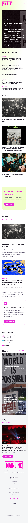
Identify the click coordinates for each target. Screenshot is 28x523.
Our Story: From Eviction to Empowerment (9, 75)
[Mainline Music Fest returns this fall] (14, 107)
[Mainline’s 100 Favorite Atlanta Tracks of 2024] (14, 162)
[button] (22, 96)
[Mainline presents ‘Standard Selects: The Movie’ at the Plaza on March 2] (13, 267)
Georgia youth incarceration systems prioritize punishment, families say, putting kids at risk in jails (12, 82)
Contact (14, 494)
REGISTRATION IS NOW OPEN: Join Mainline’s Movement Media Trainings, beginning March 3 (13, 148)
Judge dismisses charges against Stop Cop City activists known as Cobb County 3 (11, 60)
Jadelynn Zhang (10, 405)
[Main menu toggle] (24, 3)
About (14, 483)
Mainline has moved (13, 23)
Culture (5, 64)
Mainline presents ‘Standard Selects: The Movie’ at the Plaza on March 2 (12, 89)
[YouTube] (17, 498)
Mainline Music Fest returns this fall (13, 120)
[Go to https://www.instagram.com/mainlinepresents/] (13, 337)
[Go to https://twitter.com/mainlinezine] (13, 342)
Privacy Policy (14, 507)
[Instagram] (10, 498)
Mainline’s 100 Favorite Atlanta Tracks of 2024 (12, 175)
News (6, 19)
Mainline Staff (9, 25)
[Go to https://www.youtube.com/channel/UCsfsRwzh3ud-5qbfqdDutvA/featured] (13, 345)
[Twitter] (14, 498)
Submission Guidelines (14, 492)
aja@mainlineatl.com (9, 287)
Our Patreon (14, 481)
